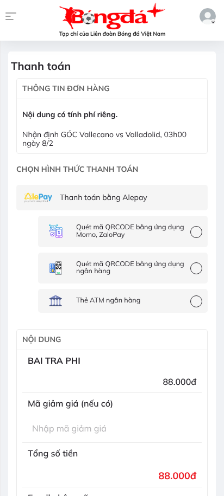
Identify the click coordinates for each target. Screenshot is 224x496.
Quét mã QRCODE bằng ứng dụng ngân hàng (130, 268)
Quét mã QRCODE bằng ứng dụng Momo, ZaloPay (130, 231)
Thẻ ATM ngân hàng (108, 300)
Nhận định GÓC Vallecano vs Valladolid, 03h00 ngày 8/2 (104, 139)
